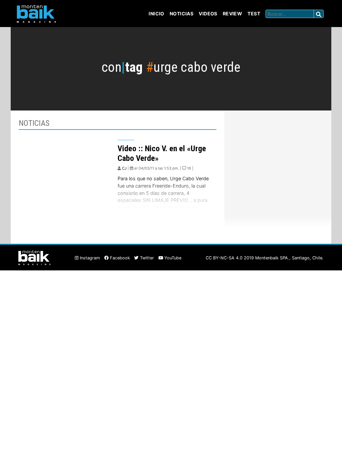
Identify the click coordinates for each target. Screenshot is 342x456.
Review (232, 13)
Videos (208, 13)
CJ (124, 168)
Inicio (156, 13)
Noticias (181, 13)
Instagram (89, 257)
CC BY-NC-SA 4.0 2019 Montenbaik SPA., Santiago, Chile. (265, 257)
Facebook (119, 257)
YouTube (172, 257)
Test (253, 13)
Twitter (146, 257)
